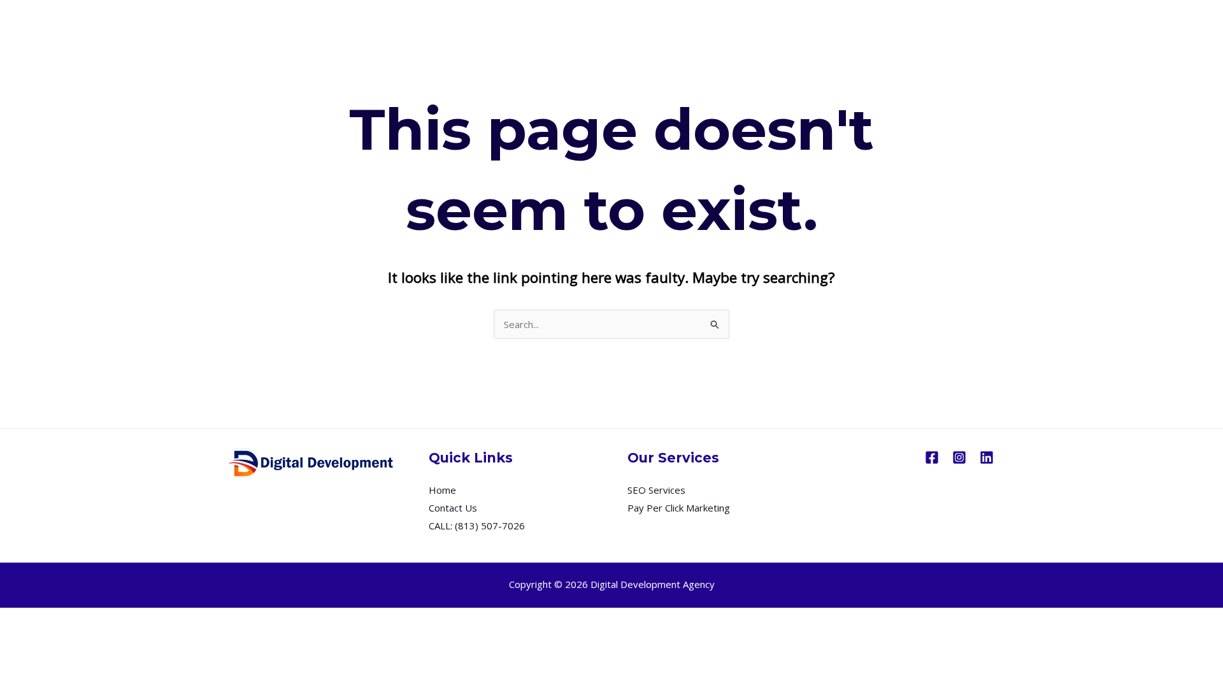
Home (442, 490)
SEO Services (656, 490)
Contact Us (453, 507)
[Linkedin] (987, 457)
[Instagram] (959, 457)
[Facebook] (932, 457)
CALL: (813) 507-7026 (477, 525)
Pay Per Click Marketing (678, 507)
